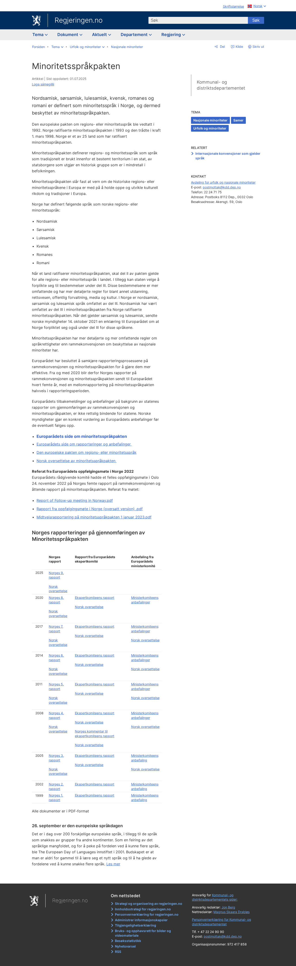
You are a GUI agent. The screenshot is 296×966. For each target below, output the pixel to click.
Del (222, 46)
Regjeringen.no (79, 20)
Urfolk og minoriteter (209, 128)
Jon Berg (228, 907)
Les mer (113, 864)
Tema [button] (38, 34)
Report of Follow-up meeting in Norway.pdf (75, 500)
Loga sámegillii (43, 84)
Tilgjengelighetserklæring (135, 925)
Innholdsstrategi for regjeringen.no (143, 909)
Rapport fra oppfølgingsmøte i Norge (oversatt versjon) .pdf (90, 508)
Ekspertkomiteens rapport (94, 598)
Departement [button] (134, 34)
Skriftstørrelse (233, 6)
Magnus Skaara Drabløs (231, 912)
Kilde (239, 46)
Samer (238, 120)
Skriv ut (258, 46)
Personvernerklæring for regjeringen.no (147, 914)
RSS (118, 952)
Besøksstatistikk (128, 941)
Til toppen (99, 876)
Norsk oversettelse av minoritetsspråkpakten (77, 460)
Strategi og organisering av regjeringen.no (148, 903)
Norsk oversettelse (89, 607)
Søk (256, 20)
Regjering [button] (171, 34)
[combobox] (198, 20)
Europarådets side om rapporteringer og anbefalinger (84, 444)
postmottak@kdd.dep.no (222, 187)
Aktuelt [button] (100, 34)
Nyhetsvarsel (125, 946)
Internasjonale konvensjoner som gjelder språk (227, 155)
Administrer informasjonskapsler (141, 920)
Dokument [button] (68, 34)
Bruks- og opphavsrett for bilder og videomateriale (143, 933)
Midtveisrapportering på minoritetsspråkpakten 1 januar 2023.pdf (94, 517)
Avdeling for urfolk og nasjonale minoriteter (223, 182)
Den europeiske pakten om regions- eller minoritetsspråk (86, 452)
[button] (57, 47)
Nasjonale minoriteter (210, 120)
